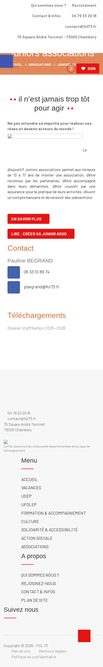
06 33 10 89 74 (37, 271)
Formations (71, 81)
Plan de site (34, 600)
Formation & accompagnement (53, 512)
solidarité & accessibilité (49, 529)
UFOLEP (48, 81)
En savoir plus (26, 218)
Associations (51, 92)
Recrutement (84, 5)
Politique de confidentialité (33, 656)
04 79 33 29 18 (83, 15)
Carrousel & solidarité (72, 86)
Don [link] (92, 68)
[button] (6, 61)
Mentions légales (52, 651)
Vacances (15, 81)
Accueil (29, 479)
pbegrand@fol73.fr (42, 286)
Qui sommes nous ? (48, 5)
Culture (30, 521)
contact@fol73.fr (80, 26)
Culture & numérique (26, 86)
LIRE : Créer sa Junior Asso (38, 233)
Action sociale (20, 92)
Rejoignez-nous (38, 583)
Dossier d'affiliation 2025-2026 (37, 328)
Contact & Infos (46, 15)
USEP (32, 81)
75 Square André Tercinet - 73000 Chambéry (56, 36)
